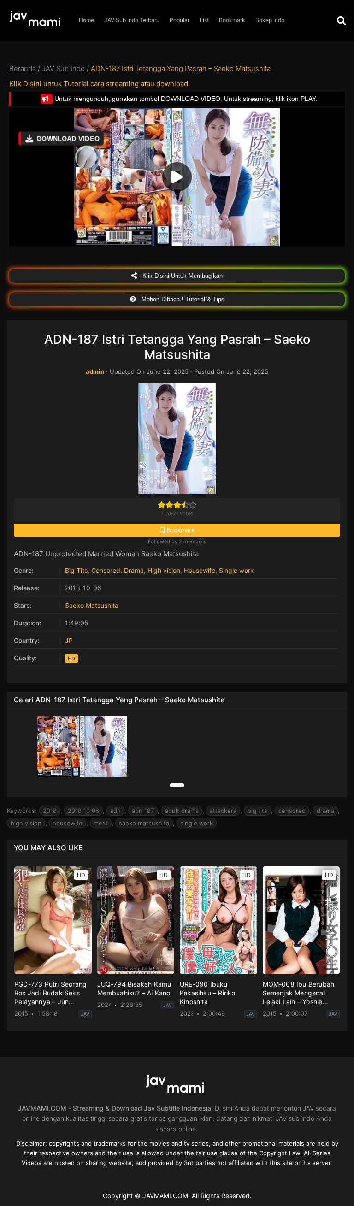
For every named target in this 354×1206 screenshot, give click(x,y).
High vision (164, 570)
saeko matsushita (144, 823)
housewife (68, 823)
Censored (105, 570)
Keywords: (22, 810)
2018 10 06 (83, 810)
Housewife (199, 570)
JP (69, 640)
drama (325, 810)
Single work (236, 570)
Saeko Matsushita (91, 605)
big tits (257, 810)
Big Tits (76, 570)
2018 (50, 810)
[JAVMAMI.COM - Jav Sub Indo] (37, 20)
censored (292, 810)
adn (115, 810)
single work (196, 823)
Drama (134, 570)
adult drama (182, 810)
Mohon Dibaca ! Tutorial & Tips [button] (182, 299)
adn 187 (143, 810)
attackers (223, 810)
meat (101, 823)
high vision (26, 823)
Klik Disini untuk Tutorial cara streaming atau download (98, 83)
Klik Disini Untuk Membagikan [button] (182, 275)
